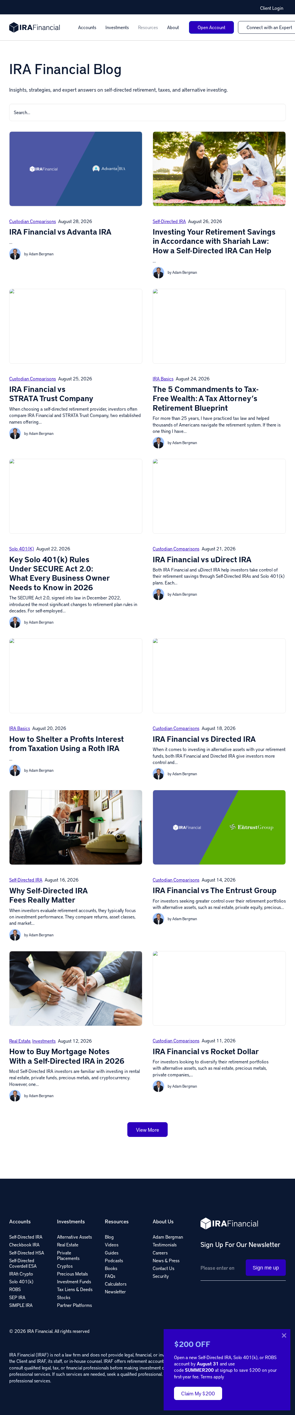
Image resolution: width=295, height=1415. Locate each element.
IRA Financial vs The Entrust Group (215, 890)
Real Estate (20, 1041)
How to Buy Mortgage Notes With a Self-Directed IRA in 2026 (66, 1055)
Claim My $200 (198, 1393)
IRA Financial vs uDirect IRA (202, 559)
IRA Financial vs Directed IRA (204, 739)
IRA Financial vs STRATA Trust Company (51, 393)
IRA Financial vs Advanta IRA (60, 232)
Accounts (87, 27)
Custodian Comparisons (32, 221)
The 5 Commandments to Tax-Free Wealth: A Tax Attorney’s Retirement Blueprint (206, 398)
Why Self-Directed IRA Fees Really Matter (48, 895)
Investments (117, 27)
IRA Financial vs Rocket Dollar (206, 1051)
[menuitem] (87, 27)
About (173, 27)
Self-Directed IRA (169, 221)
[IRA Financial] (34, 27)
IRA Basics (163, 379)
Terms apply (212, 1377)
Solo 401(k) (21, 549)
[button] (279, 111)
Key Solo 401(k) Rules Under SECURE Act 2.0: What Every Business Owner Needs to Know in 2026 (59, 573)
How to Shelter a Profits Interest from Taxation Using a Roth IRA (66, 743)
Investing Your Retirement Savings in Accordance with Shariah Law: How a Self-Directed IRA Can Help (214, 241)
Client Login (271, 8)
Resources (148, 27)
